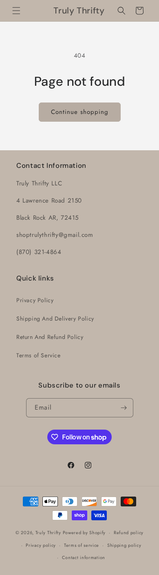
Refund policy (129, 532)
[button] (16, 11)
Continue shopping (79, 111)
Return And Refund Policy (49, 337)
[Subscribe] (124, 407)
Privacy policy (41, 545)
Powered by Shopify (84, 532)
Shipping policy (124, 545)
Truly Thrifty (48, 532)
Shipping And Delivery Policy (55, 318)
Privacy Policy (34, 300)
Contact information (83, 557)
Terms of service (81, 545)
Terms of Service (38, 355)
